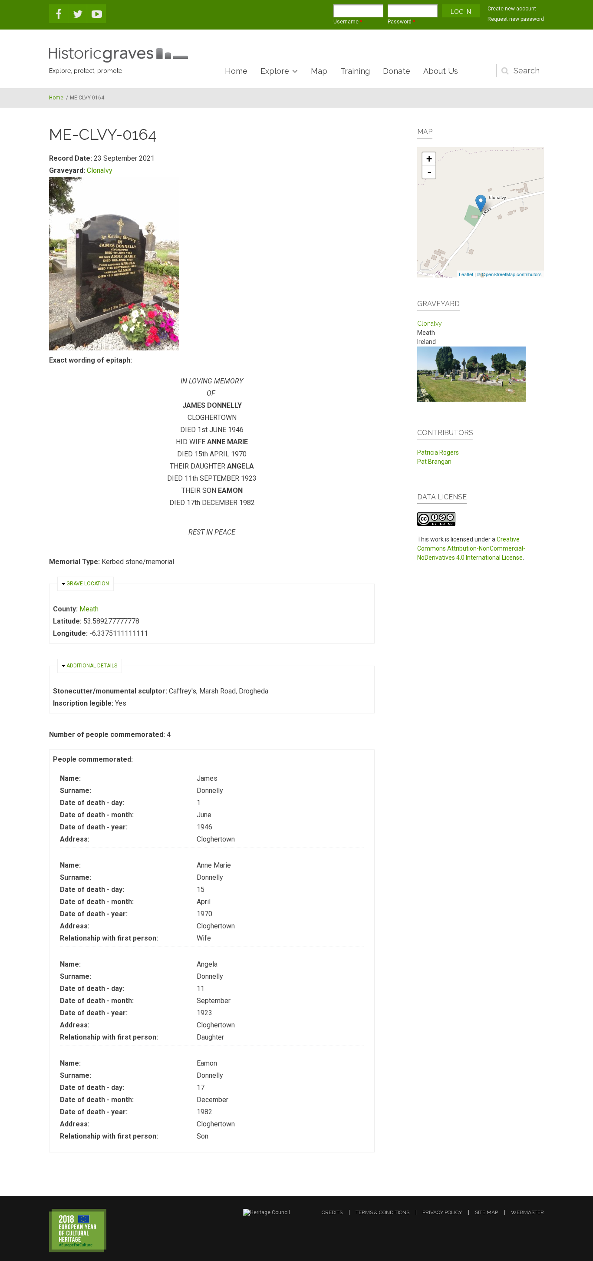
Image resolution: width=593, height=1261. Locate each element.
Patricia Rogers (438, 452)
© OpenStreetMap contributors (509, 274)
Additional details (91, 666)
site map (486, 1212)
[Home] (118, 55)
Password (401, 22)
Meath (89, 609)
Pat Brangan (434, 461)
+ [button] (429, 158)
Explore (274, 71)
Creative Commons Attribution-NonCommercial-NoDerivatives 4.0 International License (471, 548)
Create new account (512, 9)
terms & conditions (382, 1212)
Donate (396, 71)
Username (347, 22)
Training (355, 71)
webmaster (527, 1212)
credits (332, 1212)
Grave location (87, 584)
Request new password (516, 19)
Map (319, 71)
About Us (440, 71)
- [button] (429, 172)
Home (236, 71)
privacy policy (442, 1212)
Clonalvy (99, 170)
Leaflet (466, 274)
